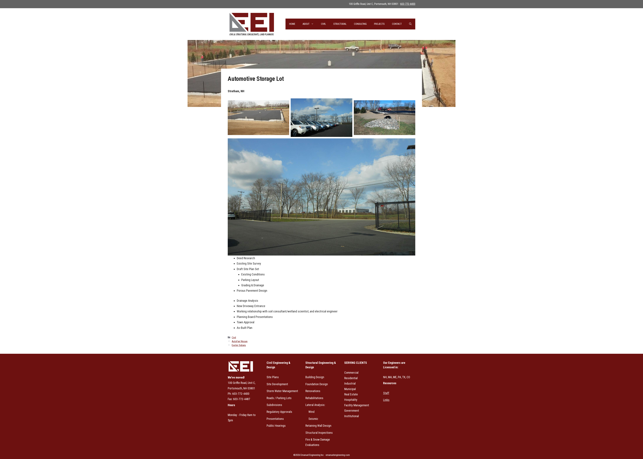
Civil (323, 23)
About (306, 23)
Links (386, 400)
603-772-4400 (407, 4)
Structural (340, 23)
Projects (379, 23)
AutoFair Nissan (239, 341)
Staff (386, 393)
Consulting (360, 23)
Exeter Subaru (239, 345)
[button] (410, 24)
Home (292, 23)
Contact (397, 23)
